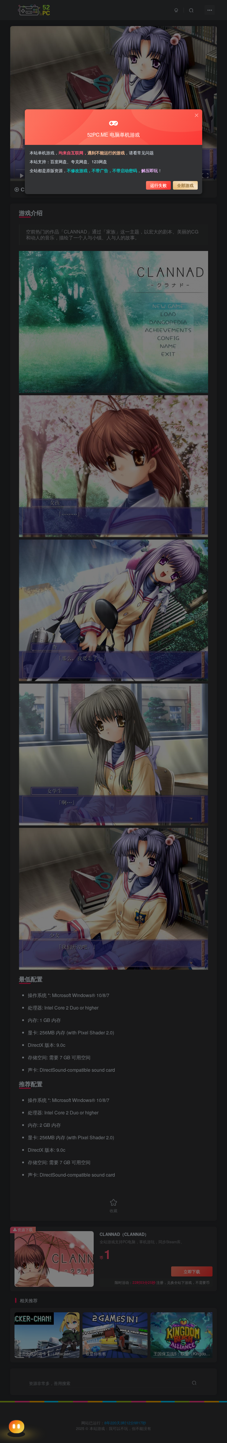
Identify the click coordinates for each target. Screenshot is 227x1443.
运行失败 (158, 185)
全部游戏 (185, 185)
